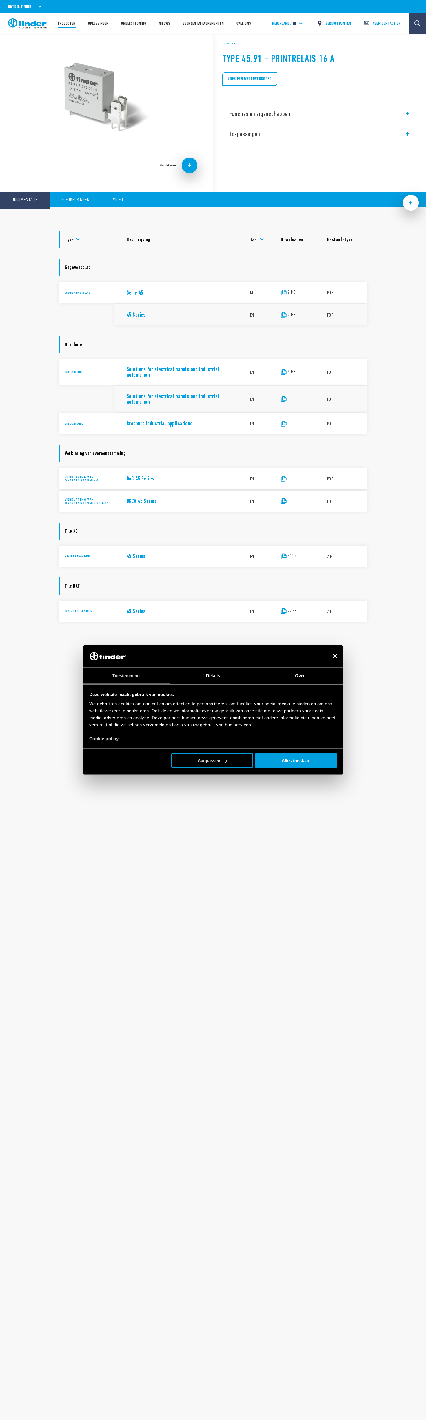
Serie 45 (229, 43)
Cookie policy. (104, 738)
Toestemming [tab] (126, 675)
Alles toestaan (296, 760)
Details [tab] (213, 675)
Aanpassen (209, 760)
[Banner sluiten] (335, 656)
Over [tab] (300, 675)
